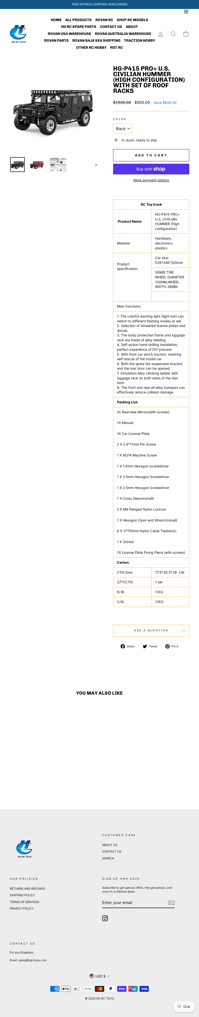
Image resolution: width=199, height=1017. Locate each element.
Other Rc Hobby (91, 47)
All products (78, 20)
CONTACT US (111, 851)
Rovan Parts (56, 40)
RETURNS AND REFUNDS (27, 888)
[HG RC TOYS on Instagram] (105, 918)
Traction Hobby (139, 40)
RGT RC (116, 47)
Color (120, 119)
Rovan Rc (104, 20)
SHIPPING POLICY (22, 895)
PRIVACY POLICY (21, 908)
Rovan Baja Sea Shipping (96, 40)
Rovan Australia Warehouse (123, 34)
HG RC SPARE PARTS (78, 26)
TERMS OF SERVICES (24, 902)
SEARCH (108, 858)
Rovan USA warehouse (69, 34)
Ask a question (151, 630)
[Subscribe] (171, 903)
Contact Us (111, 26)
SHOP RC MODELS (132, 20)
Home (56, 20)
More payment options (151, 180)
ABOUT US (109, 845)
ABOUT (132, 26)
